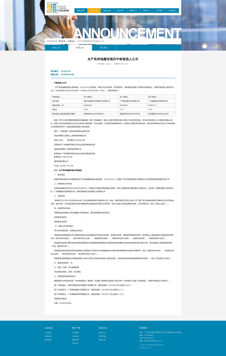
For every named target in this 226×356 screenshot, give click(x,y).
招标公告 (56, 48)
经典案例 (48, 336)
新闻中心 (133, 11)
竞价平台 (120, 11)
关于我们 (159, 11)
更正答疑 (104, 48)
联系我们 (172, 11)
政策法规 (107, 11)
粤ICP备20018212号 (145, 348)
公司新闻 (75, 333)
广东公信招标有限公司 (59, 9)
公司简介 (48, 333)
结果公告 (71, 41)
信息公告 (94, 11)
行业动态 (75, 336)
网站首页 (81, 11)
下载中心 (146, 11)
